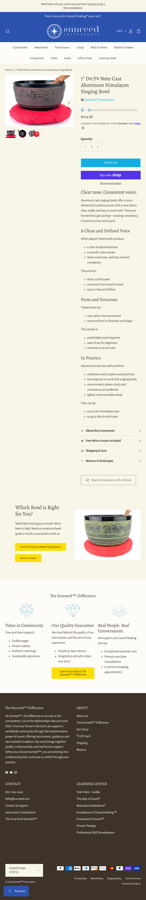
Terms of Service (133, 878)
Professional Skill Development (96, 832)
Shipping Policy (114, 878)
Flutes (54, 58)
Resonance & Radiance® (91, 805)
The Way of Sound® (88, 799)
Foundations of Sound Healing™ (97, 812)
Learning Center (107, 58)
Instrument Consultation (20, 812)
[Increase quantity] (98, 147)
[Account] (130, 31)
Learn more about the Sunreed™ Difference (73, 673)
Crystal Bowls (20, 47)
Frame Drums (62, 47)
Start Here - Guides (88, 792)
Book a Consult (28, 558)
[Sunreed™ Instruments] (73, 31)
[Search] (7, 31)
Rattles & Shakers (124, 47)
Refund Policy (97, 878)
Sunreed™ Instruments (99, 99)
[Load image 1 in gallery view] (39, 100)
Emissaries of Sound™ (91, 819)
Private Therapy (86, 826)
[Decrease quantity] (84, 147)
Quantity (86, 139)
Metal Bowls (41, 47)
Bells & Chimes (99, 47)
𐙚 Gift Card (83, 736)
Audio (67, 58)
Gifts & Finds (85, 58)
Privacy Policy (80, 878)
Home (8, 70)
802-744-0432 (14, 792)
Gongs (80, 47)
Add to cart (111, 162)
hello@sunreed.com (17, 799)
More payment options (110, 183)
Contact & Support (16, 805)
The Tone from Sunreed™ (21, 819)
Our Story (82, 729)
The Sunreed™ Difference (93, 722)
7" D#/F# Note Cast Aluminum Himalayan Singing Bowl (43, 70)
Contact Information (131, 884)
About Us (82, 716)
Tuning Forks (37, 58)
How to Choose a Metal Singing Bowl (40, 546)
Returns (81, 749)
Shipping (82, 743)
